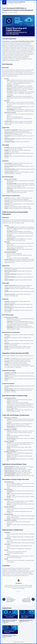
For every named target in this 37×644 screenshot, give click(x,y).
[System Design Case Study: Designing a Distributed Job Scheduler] (10, 629)
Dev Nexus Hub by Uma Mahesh (16, 2)
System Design (15, 12)
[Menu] (34, 2)
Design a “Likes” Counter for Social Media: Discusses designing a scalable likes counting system (9, 621)
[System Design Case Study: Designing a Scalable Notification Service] (27, 614)
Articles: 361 (18, 591)
